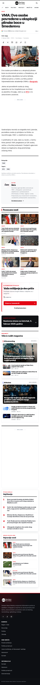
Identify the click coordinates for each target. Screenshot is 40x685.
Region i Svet (5, 624)
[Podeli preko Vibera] (12, 42)
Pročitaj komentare (20, 308)
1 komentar (26, 38)
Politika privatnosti (6, 646)
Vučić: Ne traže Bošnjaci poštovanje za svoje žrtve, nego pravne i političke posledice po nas (21, 508)
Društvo (29, 7)
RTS (27, 92)
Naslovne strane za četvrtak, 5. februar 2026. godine (17, 322)
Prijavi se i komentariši (20, 303)
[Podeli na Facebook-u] (3, 42)
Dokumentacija (5, 673)
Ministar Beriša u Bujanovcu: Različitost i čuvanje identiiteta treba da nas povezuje (10, 251)
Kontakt (3, 655)
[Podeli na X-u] (8, 42)
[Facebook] (7, 616)
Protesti (21, 7)
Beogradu (34, 81)
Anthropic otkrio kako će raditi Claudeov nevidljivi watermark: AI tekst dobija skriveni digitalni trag (23, 416)
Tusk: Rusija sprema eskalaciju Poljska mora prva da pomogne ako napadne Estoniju (10, 230)
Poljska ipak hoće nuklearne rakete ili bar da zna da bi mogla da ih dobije (24, 372)
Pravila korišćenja (6, 642)
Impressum (4, 652)
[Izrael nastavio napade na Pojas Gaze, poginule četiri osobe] (7, 367)
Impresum (4, 667)
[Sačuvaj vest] (25, 42)
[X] (3, 616)
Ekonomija (4, 628)
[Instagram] (11, 616)
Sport (14, 561)
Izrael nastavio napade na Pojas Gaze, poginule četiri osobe (22, 365)
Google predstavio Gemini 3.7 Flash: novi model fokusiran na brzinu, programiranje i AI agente (23, 408)
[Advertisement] (20, 113)
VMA (8, 169)
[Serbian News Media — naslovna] (20, 3)
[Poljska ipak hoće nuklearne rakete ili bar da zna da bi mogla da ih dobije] (7, 373)
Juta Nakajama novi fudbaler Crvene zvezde (20, 564)
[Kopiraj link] (21, 42)
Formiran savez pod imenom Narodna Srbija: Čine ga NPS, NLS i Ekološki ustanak (28, 230)
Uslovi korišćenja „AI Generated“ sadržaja (13, 649)
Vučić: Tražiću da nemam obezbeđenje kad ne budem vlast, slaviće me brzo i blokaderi (9, 274)
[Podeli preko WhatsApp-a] (16, 42)
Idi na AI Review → (33, 382)
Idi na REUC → (34, 340)
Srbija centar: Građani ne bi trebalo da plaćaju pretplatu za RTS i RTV (29, 273)
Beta (6, 36)
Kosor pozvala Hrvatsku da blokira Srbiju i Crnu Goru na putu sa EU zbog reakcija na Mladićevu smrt (20, 501)
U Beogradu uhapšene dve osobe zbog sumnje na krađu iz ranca (19, 527)
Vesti (7, 7)
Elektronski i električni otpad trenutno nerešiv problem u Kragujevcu (28, 251)
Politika (13, 7)
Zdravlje (3, 634)
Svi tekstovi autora (16, 200)
